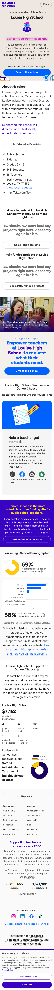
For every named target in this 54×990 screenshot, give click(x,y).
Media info (32, 829)
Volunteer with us (11, 829)
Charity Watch (19, 873)
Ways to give (9, 834)
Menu (46, 4)
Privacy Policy (7, 970)
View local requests (19, 187)
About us (31, 806)
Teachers (36, 935)
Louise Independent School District (27, 12)
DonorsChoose (8, 4)
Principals (12, 939)
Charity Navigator (37, 873)
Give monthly (9, 811)
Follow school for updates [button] (28, 144)
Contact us (32, 834)
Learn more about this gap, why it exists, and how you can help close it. (28, 649)
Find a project (9, 806)
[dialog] (27, 969)
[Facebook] (31, 916)
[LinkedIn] (22, 916)
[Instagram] (13, 916)
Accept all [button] (27, 985)
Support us (8, 825)
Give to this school (27, 72)
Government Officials (27, 943)
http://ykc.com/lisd (19, 192)
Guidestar (29, 876)
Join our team (33, 815)
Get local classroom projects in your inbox (27, 923)
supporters (14, 885)
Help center (27, 796)
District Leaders (31, 939)
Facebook (22, 479)
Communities (33, 820)
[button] (12, 477)
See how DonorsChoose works (27, 539)
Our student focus (35, 811)
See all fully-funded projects (27, 286)
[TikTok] (40, 916)
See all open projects (27, 245)
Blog (29, 825)
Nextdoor (42, 479)
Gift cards (7, 815)
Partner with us (10, 820)
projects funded (39, 885)
